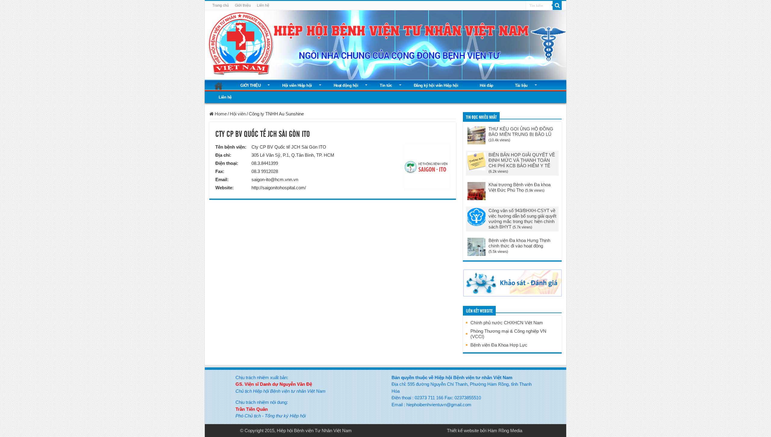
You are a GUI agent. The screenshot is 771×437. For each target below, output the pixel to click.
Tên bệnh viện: (230, 146)
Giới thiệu (243, 5)
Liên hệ (263, 5)
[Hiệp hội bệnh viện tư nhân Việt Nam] (385, 43)
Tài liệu (521, 85)
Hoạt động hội (346, 85)
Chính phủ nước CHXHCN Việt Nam (506, 322)
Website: (224, 187)
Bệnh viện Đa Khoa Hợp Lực (498, 344)
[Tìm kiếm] (557, 5)
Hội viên (238, 113)
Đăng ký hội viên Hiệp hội (436, 85)
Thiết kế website (463, 430)
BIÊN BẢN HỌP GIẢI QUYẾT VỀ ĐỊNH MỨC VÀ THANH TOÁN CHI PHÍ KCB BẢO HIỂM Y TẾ (522, 160)
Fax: (219, 171)
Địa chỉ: (223, 155)
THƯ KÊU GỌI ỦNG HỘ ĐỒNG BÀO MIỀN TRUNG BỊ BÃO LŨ (521, 131)
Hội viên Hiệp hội (297, 85)
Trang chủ (220, 5)
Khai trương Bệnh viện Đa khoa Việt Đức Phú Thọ (520, 187)
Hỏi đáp (486, 85)
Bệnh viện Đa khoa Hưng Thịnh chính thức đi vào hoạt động (519, 243)
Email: (222, 179)
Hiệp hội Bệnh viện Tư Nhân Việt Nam (314, 430)
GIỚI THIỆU (250, 85)
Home (220, 113)
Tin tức (386, 85)
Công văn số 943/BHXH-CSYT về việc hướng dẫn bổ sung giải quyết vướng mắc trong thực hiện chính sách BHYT (522, 218)
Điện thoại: (226, 163)
